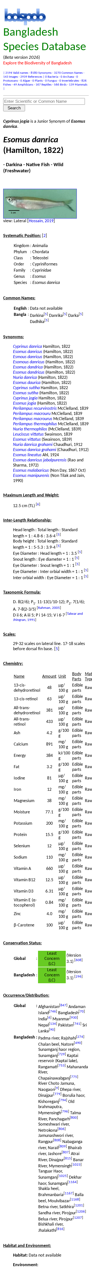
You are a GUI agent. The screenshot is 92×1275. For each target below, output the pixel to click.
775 (74, 1077)
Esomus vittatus (27, 440)
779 (57, 1094)
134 (53, 1024)
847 (63, 1005)
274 (80, 1037)
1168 (75, 1200)
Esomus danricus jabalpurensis (39, 460)
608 (78, 960)
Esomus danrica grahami (34, 450)
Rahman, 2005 (49, 608)
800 (74, 1118)
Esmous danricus (27, 357)
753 (62, 1066)
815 (68, 1158)
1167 (69, 1193)
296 (78, 977)
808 (57, 1140)
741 (77, 1024)
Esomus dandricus (28, 372)
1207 (78, 1218)
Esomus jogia (24, 403)
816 (60, 1229)
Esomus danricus (27, 352)
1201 (79, 1205)
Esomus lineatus (27, 455)
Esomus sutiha (25, 393)
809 (63, 1146)
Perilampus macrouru (32, 414)
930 (74, 1018)
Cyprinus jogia (25, 398)
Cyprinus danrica (27, 347)
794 (63, 1100)
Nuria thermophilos (30, 429)
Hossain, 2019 (41, 221)
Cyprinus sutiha (26, 388)
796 (65, 1112)
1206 (81, 1212)
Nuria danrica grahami (33, 445)
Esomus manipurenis (31, 476)
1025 (63, 1176)
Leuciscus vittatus (28, 434)
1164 (73, 1182)
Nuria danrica (25, 378)
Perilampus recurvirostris (35, 409)
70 (82, 1011)
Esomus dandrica (28, 367)
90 (52, 1030)
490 (78, 1043)
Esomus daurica (26, 383)
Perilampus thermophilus (35, 424)
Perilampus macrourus (32, 419)
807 (66, 1152)
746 (53, 1011)
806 (62, 1129)
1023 (76, 1165)
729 (62, 1054)
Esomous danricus (28, 362)
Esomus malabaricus (31, 471)
